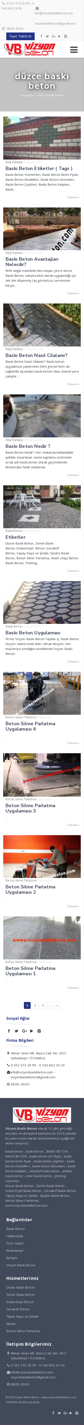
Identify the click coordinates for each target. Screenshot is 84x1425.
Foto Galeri (14, 1243)
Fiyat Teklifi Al (20, 36)
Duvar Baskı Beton (20, 1287)
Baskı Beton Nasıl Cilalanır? (36, 355)
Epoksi (11, 1324)
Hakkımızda (14, 1236)
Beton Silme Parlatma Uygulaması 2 (30, 889)
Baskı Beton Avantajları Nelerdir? (32, 262)
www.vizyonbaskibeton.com (26, 1205)
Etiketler (15, 537)
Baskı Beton (13, 531)
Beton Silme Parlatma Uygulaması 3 (30, 808)
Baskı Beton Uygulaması (32, 632)
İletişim (11, 1258)
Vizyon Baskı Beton (21, 1265)
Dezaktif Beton (18, 1309)
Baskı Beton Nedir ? (27, 446)
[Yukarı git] (77, 1418)
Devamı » (74, 197)
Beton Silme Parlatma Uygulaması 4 (30, 726)
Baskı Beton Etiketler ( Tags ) (39, 168)
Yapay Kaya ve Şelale (22, 1316)
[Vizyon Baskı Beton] (30, 55)
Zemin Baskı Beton (20, 1295)
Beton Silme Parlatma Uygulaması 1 (30, 971)
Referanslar (14, 1251)
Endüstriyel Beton (20, 1302)
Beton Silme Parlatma (20, 717)
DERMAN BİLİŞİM (16, 1402)
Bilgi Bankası (14, 162)
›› (57, 1005)
